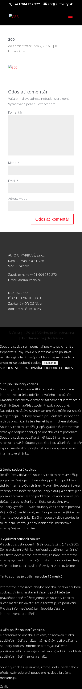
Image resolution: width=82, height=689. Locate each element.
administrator (22, 46)
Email (13, 181)
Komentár (15, 112)
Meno (13, 163)
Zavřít (4, 686)
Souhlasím (50, 362)
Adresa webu (17, 198)
